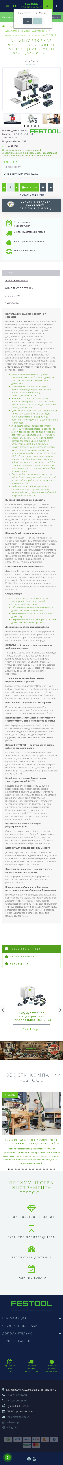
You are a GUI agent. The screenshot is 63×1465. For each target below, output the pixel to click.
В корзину (31, 187)
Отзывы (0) (12, 295)
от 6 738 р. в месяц (35, 205)
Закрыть (54, 17)
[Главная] (3, 26)
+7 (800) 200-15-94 (16, 1400)
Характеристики (16, 280)
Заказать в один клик (33, 195)
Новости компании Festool (31, 1077)
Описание (12, 273)
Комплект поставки (19, 288)
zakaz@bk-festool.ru (18, 1417)
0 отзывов (30, 64)
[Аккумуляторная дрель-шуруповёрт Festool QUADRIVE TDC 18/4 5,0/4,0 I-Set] (31, 88)
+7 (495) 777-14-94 (16, 1395)
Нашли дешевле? (12, 167)
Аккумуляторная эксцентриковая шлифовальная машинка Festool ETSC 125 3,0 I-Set (31, 1018)
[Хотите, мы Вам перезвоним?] (7, 1457)
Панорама (12, 303)
